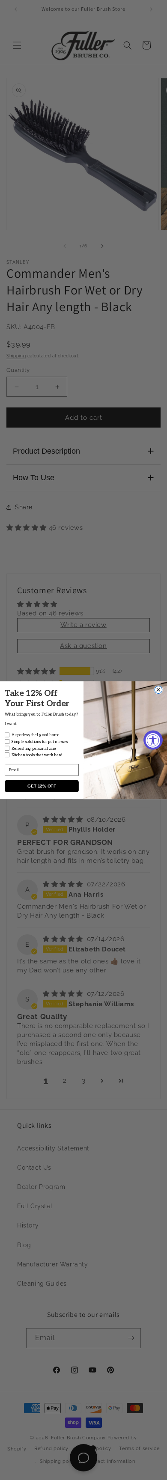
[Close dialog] (158, 689)
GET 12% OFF (41, 786)
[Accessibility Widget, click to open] (153, 740)
